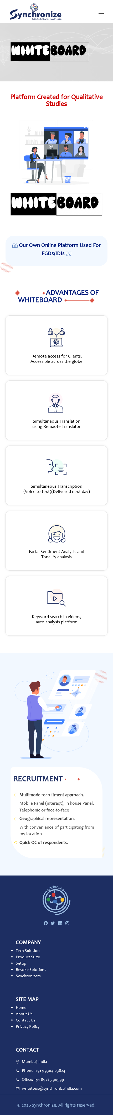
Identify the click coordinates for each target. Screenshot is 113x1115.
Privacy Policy (27, 1026)
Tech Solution (28, 950)
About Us (24, 1013)
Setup (21, 963)
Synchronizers (28, 975)
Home (21, 1007)
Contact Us (25, 1020)
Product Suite (28, 956)
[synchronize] (35, 12)
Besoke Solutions (31, 969)
